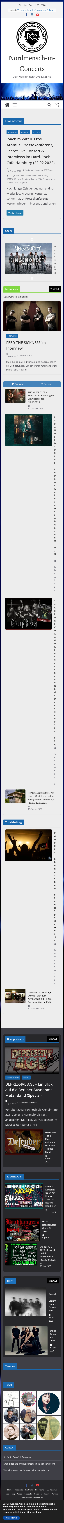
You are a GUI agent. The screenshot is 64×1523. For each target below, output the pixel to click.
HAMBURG (11, 179)
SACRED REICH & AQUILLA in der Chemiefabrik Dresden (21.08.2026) (55, 673)
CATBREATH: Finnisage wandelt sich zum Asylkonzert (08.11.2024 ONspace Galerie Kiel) (40, 997)
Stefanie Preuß (25, 355)
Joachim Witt (36, 179)
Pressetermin (49, 179)
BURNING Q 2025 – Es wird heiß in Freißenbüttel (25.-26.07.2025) (48, 1253)
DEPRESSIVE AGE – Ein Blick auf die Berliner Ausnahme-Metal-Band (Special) (29, 1090)
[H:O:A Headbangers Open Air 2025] (22, 1229)
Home (10, 1489)
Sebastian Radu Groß (28, 1102)
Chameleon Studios (22, 175)
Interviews (12, 132)
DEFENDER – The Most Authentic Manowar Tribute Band (50, 1142)
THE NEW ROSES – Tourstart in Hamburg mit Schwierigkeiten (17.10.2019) (41, 397)
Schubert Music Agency (17, 182)
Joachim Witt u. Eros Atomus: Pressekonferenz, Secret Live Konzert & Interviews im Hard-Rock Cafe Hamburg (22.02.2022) (31, 150)
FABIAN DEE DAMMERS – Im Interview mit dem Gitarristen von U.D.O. (55, 487)
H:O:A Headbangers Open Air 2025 (49, 1226)
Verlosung (10, 1493)
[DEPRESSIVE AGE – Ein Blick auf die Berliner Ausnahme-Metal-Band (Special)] (32, 1060)
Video (19, 1493)
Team (46, 1493)
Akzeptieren (11, 1518)
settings (36, 1512)
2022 (11, 175)
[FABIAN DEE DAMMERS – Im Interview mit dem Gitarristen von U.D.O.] (28, 430)
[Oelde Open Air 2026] (26, 1340)
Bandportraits (13, 1077)
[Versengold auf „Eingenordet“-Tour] (28, 259)
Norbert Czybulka (32, 170)
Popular (19, 384)
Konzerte (25, 132)
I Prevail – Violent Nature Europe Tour (52, 1300)
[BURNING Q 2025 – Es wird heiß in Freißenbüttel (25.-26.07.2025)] (21, 1256)
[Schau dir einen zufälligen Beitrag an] (57, 105)
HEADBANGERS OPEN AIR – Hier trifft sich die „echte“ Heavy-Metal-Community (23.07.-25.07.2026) (42, 797)
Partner (55, 1493)
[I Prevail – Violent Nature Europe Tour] (25, 1305)
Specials (36, 132)
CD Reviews (52, 1489)
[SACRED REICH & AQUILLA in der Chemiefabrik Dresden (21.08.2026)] (28, 614)
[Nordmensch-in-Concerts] (7, 105)
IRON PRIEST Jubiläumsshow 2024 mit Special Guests (55, 886)
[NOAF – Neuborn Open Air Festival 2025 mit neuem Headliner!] (24, 1199)
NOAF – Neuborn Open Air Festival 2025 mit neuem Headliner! (50, 1196)
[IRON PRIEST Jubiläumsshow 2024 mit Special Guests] (28, 908)
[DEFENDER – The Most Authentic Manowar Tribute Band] (24, 1147)
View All (54, 288)
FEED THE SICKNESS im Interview (26, 345)
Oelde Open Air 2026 (53, 1335)
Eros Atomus (37, 175)
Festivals (29, 1489)
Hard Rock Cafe (23, 179)
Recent (48, 384)
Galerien (38, 1493)
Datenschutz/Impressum (32, 1497)
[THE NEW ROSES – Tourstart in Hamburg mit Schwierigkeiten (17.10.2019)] (15, 396)
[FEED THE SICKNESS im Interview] (32, 316)
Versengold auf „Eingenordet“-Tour (35, 10)
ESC (45, 175)
